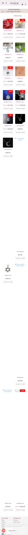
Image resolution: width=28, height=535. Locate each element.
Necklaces (4, 526)
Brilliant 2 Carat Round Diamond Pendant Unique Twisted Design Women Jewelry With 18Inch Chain (20, 102)
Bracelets (4, 524)
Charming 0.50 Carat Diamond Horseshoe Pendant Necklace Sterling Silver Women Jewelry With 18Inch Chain (20, 126)
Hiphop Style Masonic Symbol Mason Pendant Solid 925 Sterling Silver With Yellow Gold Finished (20, 377)
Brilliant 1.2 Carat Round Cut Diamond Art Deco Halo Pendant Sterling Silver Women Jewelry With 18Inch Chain (20, 78)
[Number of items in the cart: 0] (25, 4)
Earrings (3, 522)
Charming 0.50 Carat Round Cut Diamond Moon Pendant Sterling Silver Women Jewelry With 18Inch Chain (8, 149)
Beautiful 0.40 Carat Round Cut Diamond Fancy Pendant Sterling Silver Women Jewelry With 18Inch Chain (8, 31)
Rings (3, 520)
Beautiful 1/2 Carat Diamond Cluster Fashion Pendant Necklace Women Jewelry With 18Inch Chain (20, 54)
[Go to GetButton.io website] (3, 533)
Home (3, 12)
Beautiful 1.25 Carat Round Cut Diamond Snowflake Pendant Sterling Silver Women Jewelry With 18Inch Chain (20, 31)
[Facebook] (3, 534)
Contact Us (15, 520)
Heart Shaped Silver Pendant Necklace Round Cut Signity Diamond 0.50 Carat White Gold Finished (20, 251)
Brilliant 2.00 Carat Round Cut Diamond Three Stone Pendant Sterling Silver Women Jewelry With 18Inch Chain (8, 126)
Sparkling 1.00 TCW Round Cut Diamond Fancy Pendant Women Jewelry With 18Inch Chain (20, 503)
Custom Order (16, 522)
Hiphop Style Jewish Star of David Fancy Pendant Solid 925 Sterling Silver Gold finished (7, 275)
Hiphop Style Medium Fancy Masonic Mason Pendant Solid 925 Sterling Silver (8, 503)
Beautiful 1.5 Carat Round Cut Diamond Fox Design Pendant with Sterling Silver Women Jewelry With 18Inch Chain (8, 54)
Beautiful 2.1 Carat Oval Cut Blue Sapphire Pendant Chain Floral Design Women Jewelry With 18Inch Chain (8, 78)
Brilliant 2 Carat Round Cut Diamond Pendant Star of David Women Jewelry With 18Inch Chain (8, 102)
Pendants (4, 528)
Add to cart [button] (9, 37)
